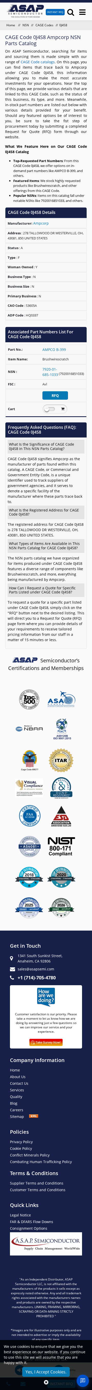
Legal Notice (20, 1215)
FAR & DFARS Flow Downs (31, 1221)
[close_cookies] (46, 1382)
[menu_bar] (82, 12)
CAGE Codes (44, 25)
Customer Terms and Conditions (37, 1189)
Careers (16, 1109)
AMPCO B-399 (54, 349)
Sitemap (19, 1116)
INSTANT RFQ (55, 12)
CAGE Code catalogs (38, 61)
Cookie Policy (21, 1148)
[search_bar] (70, 12)
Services (17, 1090)
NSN (25, 25)
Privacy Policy (21, 1141)
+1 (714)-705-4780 (37, 977)
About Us (18, 1076)
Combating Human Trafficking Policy (41, 1161)
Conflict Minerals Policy (30, 1155)
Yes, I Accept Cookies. (46, 1372)
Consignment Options (28, 1228)
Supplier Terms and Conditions (36, 1183)
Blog (13, 1103)
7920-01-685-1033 (50, 372)
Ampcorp (41, 223)
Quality (16, 1096)
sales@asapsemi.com (36, 969)
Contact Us (19, 1083)
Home (11, 25)
